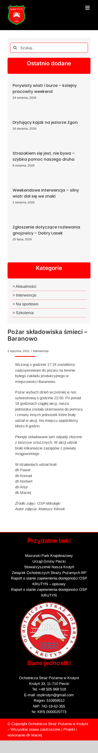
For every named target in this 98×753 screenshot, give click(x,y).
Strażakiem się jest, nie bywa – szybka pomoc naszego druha (44, 156)
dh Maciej (34, 735)
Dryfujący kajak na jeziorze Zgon (45, 122)
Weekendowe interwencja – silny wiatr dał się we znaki (46, 193)
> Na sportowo (25, 304)
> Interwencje (24, 295)
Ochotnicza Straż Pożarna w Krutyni (58, 724)
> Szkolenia (23, 313)
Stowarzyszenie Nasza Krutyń (49, 567)
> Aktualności (24, 286)
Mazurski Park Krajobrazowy (49, 555)
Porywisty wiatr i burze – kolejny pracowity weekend (45, 88)
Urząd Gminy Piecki (49, 561)
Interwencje (41, 351)
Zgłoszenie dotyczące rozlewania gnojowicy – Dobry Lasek (46, 230)
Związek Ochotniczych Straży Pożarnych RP (49, 572)
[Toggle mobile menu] (87, 7)
